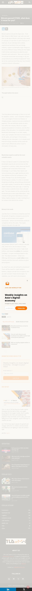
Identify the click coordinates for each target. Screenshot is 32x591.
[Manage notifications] (28, 587)
